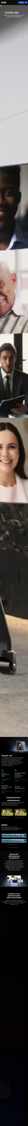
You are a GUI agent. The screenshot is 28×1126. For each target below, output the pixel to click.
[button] (26, 2)
